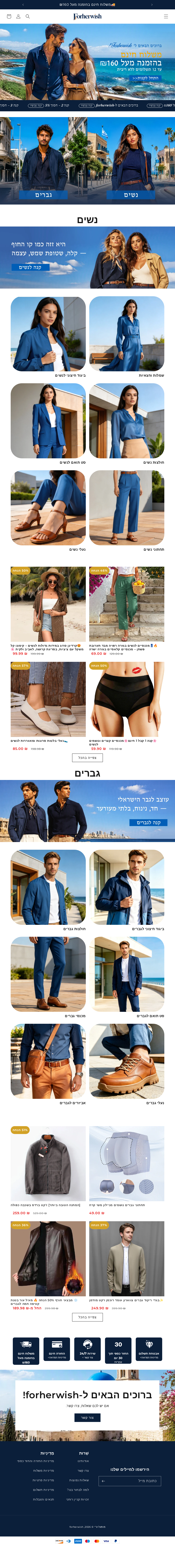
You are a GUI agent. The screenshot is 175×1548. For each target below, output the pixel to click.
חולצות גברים (74, 929)
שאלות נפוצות (79, 1480)
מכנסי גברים (75, 1016)
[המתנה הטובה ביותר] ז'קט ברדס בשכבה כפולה (45, 1205)
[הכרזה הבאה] (23, 4)
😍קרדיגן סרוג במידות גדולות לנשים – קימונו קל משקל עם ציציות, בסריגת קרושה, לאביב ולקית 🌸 (47, 647)
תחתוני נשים (154, 549)
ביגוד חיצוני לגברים (148, 929)
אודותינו (83, 1461)
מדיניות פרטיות (43, 1480)
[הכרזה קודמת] (152, 4)
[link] (126, 105)
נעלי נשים (77, 549)
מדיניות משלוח (43, 1470)
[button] (166, 16)
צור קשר (87, 1418)
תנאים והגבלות (43, 1499)
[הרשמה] (103, 1481)
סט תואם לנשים (73, 462)
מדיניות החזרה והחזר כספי (35, 1461)
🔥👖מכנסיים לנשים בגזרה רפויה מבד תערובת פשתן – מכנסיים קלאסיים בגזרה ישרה (123, 647)
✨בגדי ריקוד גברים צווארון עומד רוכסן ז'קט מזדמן (126, 1300)
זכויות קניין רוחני (77, 1499)
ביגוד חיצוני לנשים (70, 375)
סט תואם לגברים (150, 1016)
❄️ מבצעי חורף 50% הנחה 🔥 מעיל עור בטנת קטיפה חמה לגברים (44, 1302)
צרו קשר (83, 1470)
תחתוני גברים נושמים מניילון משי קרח (117, 1205)
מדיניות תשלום (43, 1490)
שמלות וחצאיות (151, 375)
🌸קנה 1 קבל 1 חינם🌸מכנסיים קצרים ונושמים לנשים (123, 742)
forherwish (76, 1526)
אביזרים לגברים (73, 1103)
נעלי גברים (155, 1103)
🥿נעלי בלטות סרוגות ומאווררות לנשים (39, 741)
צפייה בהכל (87, 758)
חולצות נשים (153, 462)
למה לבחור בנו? (78, 1490)
